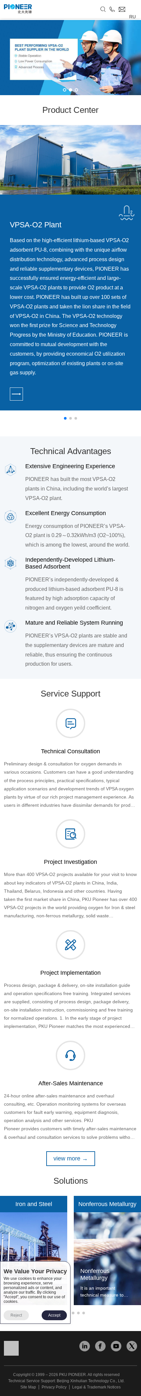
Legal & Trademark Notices (96, 1387)
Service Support (70, 693)
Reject (16, 1315)
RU (132, 16)
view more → (70, 1158)
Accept (54, 1315)
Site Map (28, 1387)
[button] (64, 90)
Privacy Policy (54, 1387)
